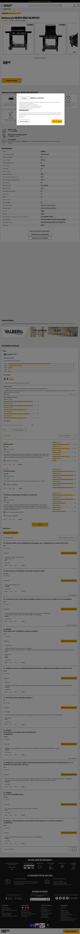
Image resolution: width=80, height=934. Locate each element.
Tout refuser (24, 98)
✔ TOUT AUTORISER (56, 121)
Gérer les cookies (24, 121)
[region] (41, 109)
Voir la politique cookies (23, 110)
